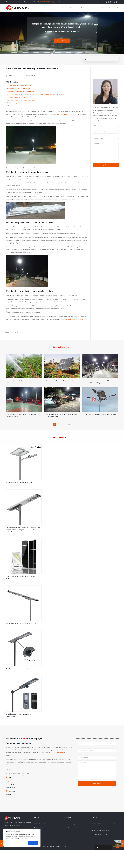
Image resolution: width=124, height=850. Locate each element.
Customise (10, 843)
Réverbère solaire (38, 827)
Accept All (32, 843)
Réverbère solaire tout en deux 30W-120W (19, 482)
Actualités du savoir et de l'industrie (16, 97)
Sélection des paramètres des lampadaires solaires (20, 88)
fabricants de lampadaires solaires (65, 114)
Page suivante (68, 424)
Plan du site (63, 846)
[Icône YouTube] (112, 2)
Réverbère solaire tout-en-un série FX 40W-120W (21, 623)
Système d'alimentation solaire (42, 823)
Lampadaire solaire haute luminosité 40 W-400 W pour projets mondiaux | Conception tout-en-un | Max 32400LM (23, 530)
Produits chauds (13, 105)
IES (67, 752)
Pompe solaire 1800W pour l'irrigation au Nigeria (61, 381)
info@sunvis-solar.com (57, 2)
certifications (60, 752)
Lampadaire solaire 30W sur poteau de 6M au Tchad (100, 414)
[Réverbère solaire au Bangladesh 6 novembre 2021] (119, 843)
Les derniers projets (14, 103)
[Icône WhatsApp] (108, 2)
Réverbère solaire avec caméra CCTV (17, 669)
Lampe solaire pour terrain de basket (72, 827)
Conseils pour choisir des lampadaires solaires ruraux (21, 100)
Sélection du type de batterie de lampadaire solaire (20, 91)
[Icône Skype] (106, 2)
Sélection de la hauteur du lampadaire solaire (19, 85)
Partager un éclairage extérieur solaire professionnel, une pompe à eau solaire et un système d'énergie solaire (35, 94)
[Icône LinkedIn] (114, 2)
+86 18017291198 (44, 2)
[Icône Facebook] (110, 2)
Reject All (21, 843)
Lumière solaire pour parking (70, 823)
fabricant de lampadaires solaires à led (75, 319)
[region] (21, 838)
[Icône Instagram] (116, 2)
